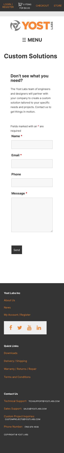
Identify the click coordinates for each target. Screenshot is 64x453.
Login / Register (8, 5)
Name (16, 136)
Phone (16, 174)
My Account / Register (17, 314)
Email (16, 155)
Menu (35, 40)
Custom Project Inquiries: (22, 418)
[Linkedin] (39, 327)
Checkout (42, 5)
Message (19, 193)
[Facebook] (11, 327)
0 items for (25, 6)
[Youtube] (29, 327)
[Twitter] (20, 327)
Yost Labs (32, 25)
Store (58, 5)
